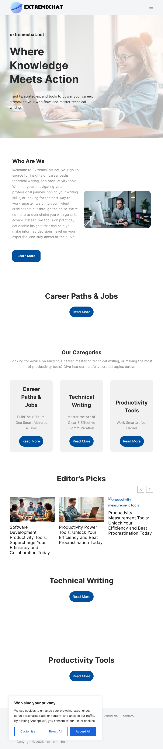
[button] (149, 489)
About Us (111, 715)
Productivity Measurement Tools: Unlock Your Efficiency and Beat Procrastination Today (130, 523)
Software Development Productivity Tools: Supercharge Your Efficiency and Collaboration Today (30, 540)
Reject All (55, 731)
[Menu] (151, 7)
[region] (55, 718)
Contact (129, 715)
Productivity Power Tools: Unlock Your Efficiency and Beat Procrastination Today (81, 535)
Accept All (83, 731)
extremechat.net (59, 742)
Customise (27, 731)
